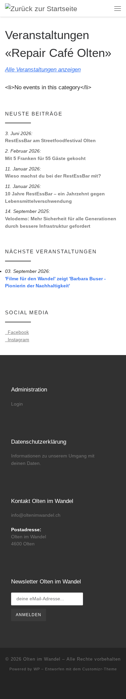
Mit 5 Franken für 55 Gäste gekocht (45, 158)
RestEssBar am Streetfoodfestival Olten (50, 140)
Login (17, 404)
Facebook (17, 332)
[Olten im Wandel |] (41, 8)
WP (37, 669)
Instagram (17, 339)
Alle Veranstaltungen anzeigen (43, 69)
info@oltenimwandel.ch (35, 515)
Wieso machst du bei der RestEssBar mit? (53, 176)
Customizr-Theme (99, 669)
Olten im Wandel (41, 659)
